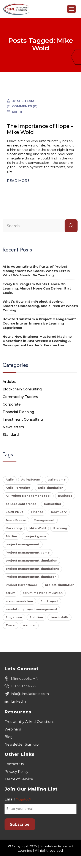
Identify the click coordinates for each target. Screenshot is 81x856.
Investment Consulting (23, 419)
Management (44, 520)
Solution (36, 617)
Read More (18, 181)
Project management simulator (31, 576)
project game (35, 536)
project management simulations (32, 568)
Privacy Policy (16, 772)
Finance (37, 512)
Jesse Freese (16, 520)
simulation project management (31, 609)
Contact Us (14, 764)
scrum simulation (19, 601)
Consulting (52, 504)
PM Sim (11, 536)
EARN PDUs (14, 512)
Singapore (14, 617)
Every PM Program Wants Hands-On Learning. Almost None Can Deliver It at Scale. (37, 288)
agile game (56, 479)
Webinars (13, 729)
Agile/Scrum (30, 479)
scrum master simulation (43, 593)
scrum (10, 593)
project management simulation (31, 560)
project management (23, 544)
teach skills (59, 617)
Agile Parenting (18, 487)
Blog (9, 737)
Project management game (27, 552)
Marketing (14, 528)
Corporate (12, 404)
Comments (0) (24, 106)
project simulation (59, 585)
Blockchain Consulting (22, 389)
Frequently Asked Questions (29, 722)
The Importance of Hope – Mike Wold (40, 129)
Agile (10, 479)
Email (17, 799)
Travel (10, 625)
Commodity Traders (20, 397)
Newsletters (13, 427)
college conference (21, 504)
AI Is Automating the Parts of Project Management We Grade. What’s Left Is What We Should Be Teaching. (36, 270)
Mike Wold (37, 528)
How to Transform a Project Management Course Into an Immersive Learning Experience (39, 323)
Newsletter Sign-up (22, 744)
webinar (29, 625)
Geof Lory (59, 512)
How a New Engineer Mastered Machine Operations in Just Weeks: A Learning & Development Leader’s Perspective (37, 340)
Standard (11, 435)
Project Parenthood (21, 585)
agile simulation (50, 487)
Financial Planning (18, 412)
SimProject (49, 601)
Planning (60, 528)
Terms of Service (19, 779)
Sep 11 (17, 112)
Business (65, 495)
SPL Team (25, 101)
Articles (9, 382)
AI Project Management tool (28, 495)
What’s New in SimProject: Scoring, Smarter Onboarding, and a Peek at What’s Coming (40, 305)
